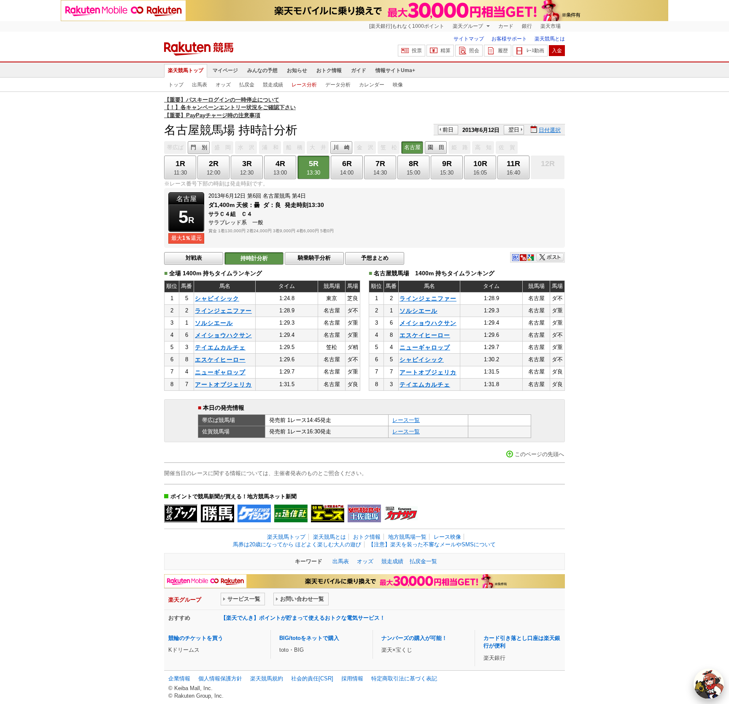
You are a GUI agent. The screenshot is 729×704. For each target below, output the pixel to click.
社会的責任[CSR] (312, 678)
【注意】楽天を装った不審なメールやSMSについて (432, 544)
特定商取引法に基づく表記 (404, 678)
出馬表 (199, 85)
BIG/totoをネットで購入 (309, 638)
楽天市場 (550, 26)
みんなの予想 (262, 70)
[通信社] (291, 513)
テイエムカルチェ (220, 347)
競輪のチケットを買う (195, 638)
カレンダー (371, 85)
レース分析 (304, 85)
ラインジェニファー (223, 310)
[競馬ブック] (180, 513)
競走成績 (273, 85)
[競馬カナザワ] (401, 513)
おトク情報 (329, 70)
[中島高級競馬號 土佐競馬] (364, 513)
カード (505, 26)
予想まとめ (375, 258)
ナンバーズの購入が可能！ (414, 638)
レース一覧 (406, 420)
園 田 (436, 147)
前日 (448, 129)
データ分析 (338, 85)
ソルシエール (214, 323)
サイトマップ (469, 39)
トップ (176, 85)
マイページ (225, 70)
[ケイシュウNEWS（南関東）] (254, 513)
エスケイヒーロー (220, 359)
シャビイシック (217, 298)
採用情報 (352, 678)
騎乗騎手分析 (314, 258)
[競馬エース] (327, 513)
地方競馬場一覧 (407, 537)
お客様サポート (509, 39)
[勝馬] (217, 513)
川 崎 (341, 147)
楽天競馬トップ (185, 70)
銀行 (527, 26)
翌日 (513, 129)
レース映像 (447, 537)
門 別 (199, 147)
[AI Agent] (709, 684)
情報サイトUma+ (395, 70)
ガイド (358, 70)
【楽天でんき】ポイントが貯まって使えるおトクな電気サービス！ (303, 618)
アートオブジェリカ (223, 384)
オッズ (223, 85)
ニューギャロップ (220, 372)
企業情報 (179, 678)
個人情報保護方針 (220, 678)
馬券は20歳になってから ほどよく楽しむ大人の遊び (297, 544)
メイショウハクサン (223, 335)
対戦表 (194, 258)
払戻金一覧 (423, 561)
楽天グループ (468, 26)
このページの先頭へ (539, 454)
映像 (398, 85)
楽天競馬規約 (266, 678)
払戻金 (246, 85)
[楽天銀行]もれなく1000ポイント (406, 26)
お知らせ (297, 70)
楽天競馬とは (550, 39)
